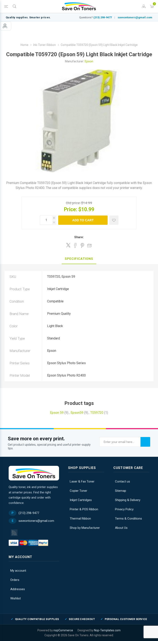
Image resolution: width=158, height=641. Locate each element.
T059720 (96, 413)
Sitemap (120, 491)
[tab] (79, 259)
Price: (70, 209)
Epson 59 (57, 413)
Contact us (122, 481)
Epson (89, 61)
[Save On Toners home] (34, 473)
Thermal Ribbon (80, 518)
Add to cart (83, 220)
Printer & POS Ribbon (84, 509)
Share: (79, 237)
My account (5, 25)
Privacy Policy (124, 509)
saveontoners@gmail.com (135, 17)
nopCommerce (63, 630)
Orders (14, 580)
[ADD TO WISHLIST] (113, 220)
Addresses (17, 589)
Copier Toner (78, 491)
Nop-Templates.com (107, 630)
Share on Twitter (68, 245)
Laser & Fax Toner (82, 481)
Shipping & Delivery (127, 500)
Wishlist (15, 598)
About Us (121, 528)
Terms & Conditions (128, 518)
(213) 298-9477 (102, 17)
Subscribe (145, 442)
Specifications (79, 259)
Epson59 (77, 413)
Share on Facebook (75, 245)
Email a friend (89, 245)
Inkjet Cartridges (81, 500)
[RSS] (14, 532)
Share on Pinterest (82, 245)
